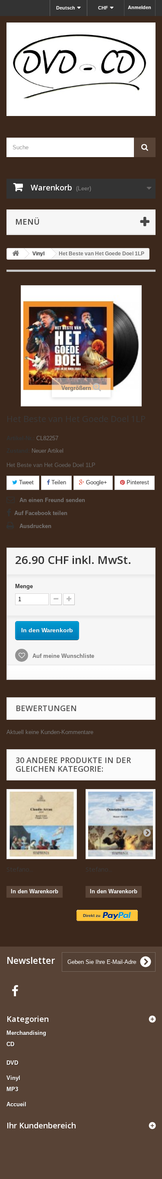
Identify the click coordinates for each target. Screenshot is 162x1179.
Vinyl (13, 1078)
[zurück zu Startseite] (15, 253)
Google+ (95, 482)
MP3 (12, 1089)
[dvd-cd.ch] (81, 69)
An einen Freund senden (52, 500)
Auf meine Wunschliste (62, 656)
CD (10, 1044)
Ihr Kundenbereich (41, 1125)
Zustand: (18, 451)
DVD (12, 1063)
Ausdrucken (35, 526)
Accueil (16, 1104)
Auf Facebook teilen (40, 513)
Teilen (58, 482)
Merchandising (26, 1033)
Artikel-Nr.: (20, 438)
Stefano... (19, 869)
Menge (24, 586)
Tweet (25, 482)
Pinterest (137, 482)
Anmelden (139, 7)
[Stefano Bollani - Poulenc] (41, 824)
